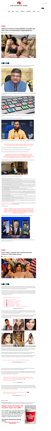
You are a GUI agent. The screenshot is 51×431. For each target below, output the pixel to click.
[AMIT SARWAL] (2, 32)
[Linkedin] (43, 3)
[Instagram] (42, 3)
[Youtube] (46, 3)
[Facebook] (40, 3)
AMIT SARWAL (5, 32)
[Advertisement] (25, 21)
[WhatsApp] (5, 63)
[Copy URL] (8, 63)
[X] (44, 3)
